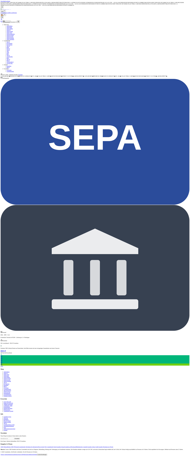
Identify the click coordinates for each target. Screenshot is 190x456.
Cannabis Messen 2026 (9, 424)
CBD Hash (9, 27)
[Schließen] (2, 7)
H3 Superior (9, 44)
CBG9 (8, 50)
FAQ (5, 427)
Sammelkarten (7, 393)
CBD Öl (9, 30)
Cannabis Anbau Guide (92, 447)
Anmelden (17, 438)
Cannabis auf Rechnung (70, 447)
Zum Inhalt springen (5, 1)
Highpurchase (7, 409)
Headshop (9, 66)
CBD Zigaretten (10, 39)
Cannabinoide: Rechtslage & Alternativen (28, 447)
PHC (8, 54)
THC (8, 51)
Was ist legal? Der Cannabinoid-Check (47, 447)
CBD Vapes (9, 32)
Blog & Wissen (7, 420)
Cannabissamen (10, 71)
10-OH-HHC (10, 56)
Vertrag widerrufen (5, 454)
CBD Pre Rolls (10, 35)
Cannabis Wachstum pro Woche (105, 447)
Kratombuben (7, 407)
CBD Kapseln (10, 36)
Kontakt (5, 430)
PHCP (8, 60)
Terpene (17, 447)
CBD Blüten (9, 26)
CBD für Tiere (7, 392)
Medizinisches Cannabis (81, 447)
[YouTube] (3, 351)
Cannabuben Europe (8, 411)
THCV (8, 55)
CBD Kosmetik (10, 38)
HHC (8, 58)
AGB (21, 454)
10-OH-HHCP (10, 62)
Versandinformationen (9, 426)
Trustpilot (20, 74)
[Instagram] (1, 351)
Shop (2, 11)
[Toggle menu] (18, 21)
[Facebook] (5, 351)
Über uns (6, 418)
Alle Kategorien (7, 390)
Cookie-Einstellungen (42, 454)
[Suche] (2, 17)
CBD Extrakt (10, 31)
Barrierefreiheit (33, 454)
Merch (8, 67)
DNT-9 (8, 48)
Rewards (11, 12)
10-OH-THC (10, 63)
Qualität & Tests (7, 416)
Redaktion (6, 419)
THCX (8, 42)
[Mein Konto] (1, 19)
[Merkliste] (1, 22)
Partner (15, 12)
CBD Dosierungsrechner (9, 428)
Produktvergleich (8, 396)
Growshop (9, 70)
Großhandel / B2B (8, 405)
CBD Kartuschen (11, 34)
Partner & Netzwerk (8, 403)
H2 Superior (9, 43)
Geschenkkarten (7, 394)
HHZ (8, 47)
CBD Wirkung (4, 447)
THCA (8, 46)
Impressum (12, 454)
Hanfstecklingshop (8, 408)
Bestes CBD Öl (11, 447)
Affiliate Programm (8, 404)
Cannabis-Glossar (60, 447)
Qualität (2, 12)
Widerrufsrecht (26, 454)
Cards (8, 12)
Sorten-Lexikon (7, 422)
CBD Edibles (10, 28)
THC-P (8, 59)
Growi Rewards (7, 401)
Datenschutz (17, 454)
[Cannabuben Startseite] (6, 9)
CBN (8, 52)
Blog (5, 12)
